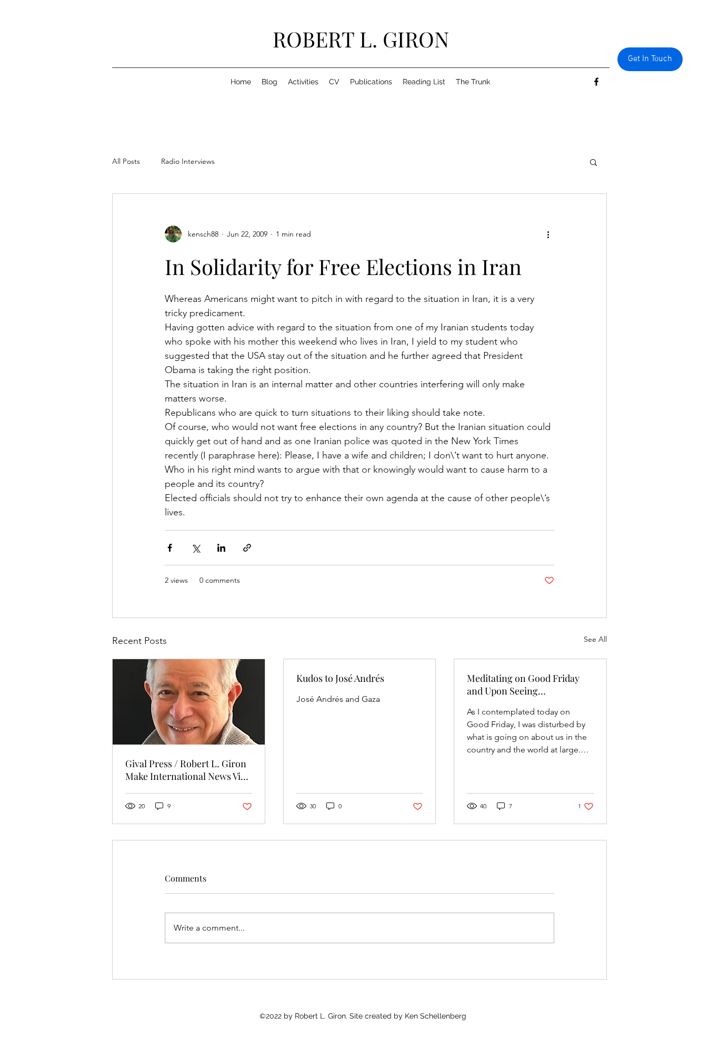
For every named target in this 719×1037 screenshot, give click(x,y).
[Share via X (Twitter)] (196, 548)
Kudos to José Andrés (340, 678)
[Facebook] (596, 81)
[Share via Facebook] (170, 548)
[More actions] (548, 234)
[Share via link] (247, 548)
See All (595, 639)
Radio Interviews (188, 161)
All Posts (126, 161)
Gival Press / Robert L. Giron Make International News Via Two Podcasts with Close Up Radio (185, 769)
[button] (593, 162)
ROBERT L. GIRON (361, 39)
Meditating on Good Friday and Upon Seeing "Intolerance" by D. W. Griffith (529, 684)
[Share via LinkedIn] (221, 548)
